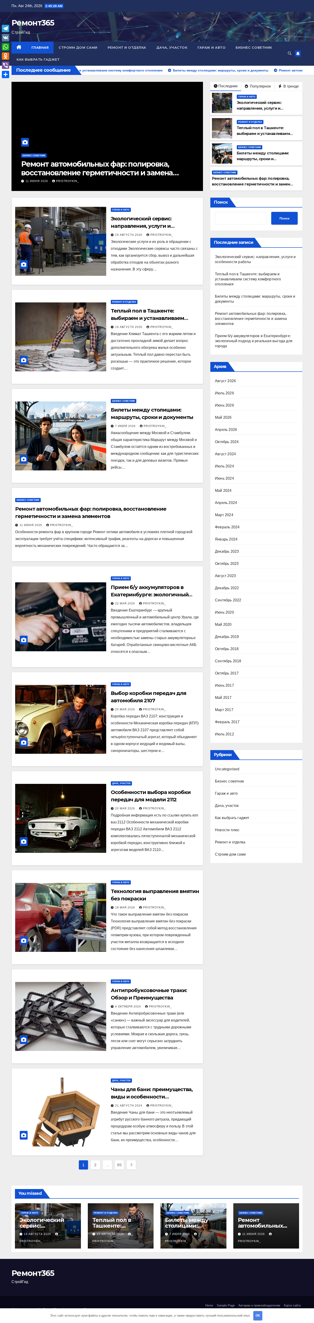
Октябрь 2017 (227, 673)
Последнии (227, 86)
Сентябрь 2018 (228, 661)
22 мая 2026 (36, 181)
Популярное (260, 86)
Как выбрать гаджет (38, 59)
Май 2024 (223, 490)
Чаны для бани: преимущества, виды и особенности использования (152, 1096)
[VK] (5, 37)
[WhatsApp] (5, 46)
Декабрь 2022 (227, 588)
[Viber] (5, 65)
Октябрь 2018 (227, 649)
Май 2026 (223, 417)
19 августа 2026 (129, 234)
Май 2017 (223, 698)
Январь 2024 (226, 539)
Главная (40, 48)
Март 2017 (224, 710)
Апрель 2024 (226, 503)
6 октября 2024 (128, 1006)
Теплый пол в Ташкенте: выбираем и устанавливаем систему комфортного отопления (155, 318)
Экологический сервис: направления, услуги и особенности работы (259, 108)
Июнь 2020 (224, 612)
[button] (289, 53)
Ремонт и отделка (127, 48)
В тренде (291, 86)
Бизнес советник (254, 48)
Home (209, 1305)
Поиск (221, 202)
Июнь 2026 (224, 405)
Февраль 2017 (227, 722)
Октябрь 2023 (227, 564)
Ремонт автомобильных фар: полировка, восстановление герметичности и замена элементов (252, 184)
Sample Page (226, 1305)
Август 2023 (225, 576)
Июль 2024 (224, 466)
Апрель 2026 (226, 430)
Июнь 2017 (224, 685)
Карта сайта (292, 1305)
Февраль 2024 (227, 527)
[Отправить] (5, 74)
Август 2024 (225, 454)
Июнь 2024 (224, 478)
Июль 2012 (224, 734)
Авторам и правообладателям (259, 1305)
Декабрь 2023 (227, 551)
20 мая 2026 (125, 709)
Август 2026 (225, 381)
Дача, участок (172, 48)
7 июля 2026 (126, 426)
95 (119, 1165)
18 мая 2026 (125, 907)
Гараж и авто (211, 48)
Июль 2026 (224, 393)
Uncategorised (227, 769)
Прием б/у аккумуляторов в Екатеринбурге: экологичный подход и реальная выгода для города (103, 172)
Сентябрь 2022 (228, 600)
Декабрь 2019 (227, 637)
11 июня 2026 (31, 525)
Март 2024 (224, 515)
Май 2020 (223, 624)
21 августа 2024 (129, 1105)
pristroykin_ (64, 181)
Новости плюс (227, 830)
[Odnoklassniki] (5, 56)
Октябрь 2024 (227, 442)
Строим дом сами (78, 48)
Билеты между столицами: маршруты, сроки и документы (263, 159)
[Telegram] (5, 28)
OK (258, 1315)
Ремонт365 (32, 23)
